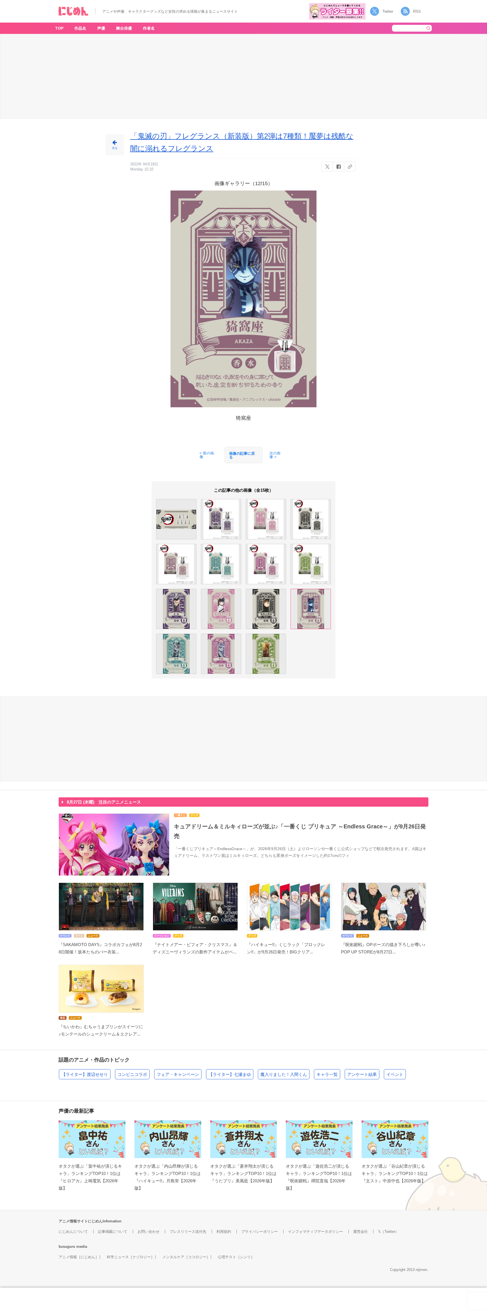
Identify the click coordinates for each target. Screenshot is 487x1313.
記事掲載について (112, 1231)
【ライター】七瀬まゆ (230, 1074)
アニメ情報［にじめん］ (79, 1257)
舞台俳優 (124, 28)
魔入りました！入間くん (283, 1074)
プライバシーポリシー (259, 1231)
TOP (59, 28)
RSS (417, 11)
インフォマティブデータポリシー (315, 1231)
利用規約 (223, 1231)
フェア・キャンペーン (178, 1074)
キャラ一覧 (327, 1074)
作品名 (80, 28)
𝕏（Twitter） (388, 1231)
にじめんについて (73, 1231)
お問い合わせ (149, 1231)
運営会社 (360, 1231)
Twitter (387, 11)
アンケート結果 (362, 1074)
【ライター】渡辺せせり (84, 1074)
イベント (394, 1074)
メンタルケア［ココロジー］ (186, 1257)
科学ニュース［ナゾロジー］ (130, 1257)
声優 (101, 28)
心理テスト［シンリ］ (236, 1257)
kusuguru (67, 1246)
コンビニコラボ (132, 1074)
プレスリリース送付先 (188, 1231)
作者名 (149, 28)
